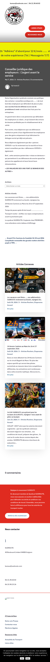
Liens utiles (9, 643)
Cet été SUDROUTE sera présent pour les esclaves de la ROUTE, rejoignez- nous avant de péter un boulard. (24, 414)
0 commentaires (37, 80)
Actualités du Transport (13, 640)
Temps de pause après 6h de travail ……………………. (24, 210)
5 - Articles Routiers (22, 80)
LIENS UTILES (36, 28)
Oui (22, 658)
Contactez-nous (11, 624)
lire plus (10, 309)
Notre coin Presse (11, 621)
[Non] (47, 655)
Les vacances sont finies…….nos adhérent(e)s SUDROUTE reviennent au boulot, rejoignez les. (24, 298)
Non (27, 658)
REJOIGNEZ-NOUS (35, 35)
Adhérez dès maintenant (17, 516)
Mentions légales (11, 628)
